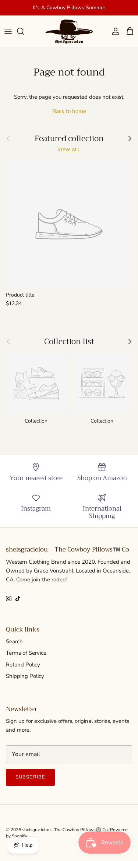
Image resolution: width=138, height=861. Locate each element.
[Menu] (8, 31)
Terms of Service (26, 653)
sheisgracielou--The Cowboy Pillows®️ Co (65, 830)
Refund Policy (23, 664)
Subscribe (30, 777)
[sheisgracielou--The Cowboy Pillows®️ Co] (69, 31)
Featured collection (69, 139)
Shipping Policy (25, 676)
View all (69, 150)
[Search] (24, 31)
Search (14, 641)
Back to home (69, 111)
